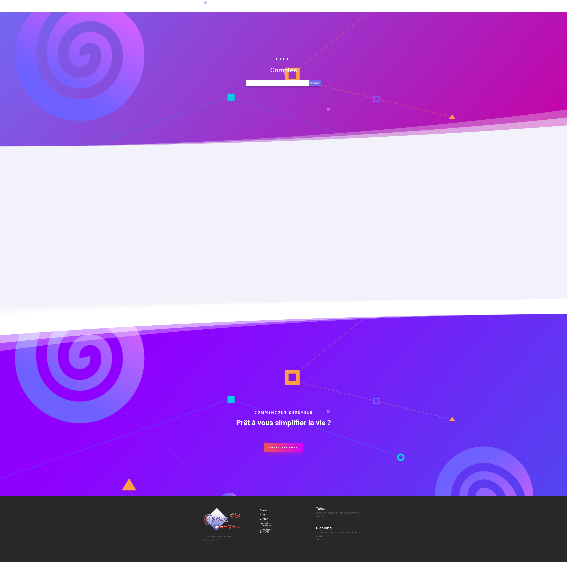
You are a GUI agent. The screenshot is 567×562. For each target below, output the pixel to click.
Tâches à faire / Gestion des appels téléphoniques (236, 235)
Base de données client (220, 267)
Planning (212, 202)
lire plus (320, 516)
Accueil (264, 510)
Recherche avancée (283, 208)
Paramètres (255, 208)
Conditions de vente (266, 531)
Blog (262, 514)
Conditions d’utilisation (266, 524)
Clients (221, 208)
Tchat (210, 170)
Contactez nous (283, 447)
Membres (242, 208)
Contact (264, 519)
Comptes (223, 175)
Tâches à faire (266, 241)
